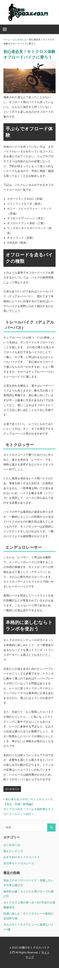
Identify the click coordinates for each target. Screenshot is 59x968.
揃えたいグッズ (13, 851)
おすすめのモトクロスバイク (21, 857)
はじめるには (12, 788)
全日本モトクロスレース (18, 863)
